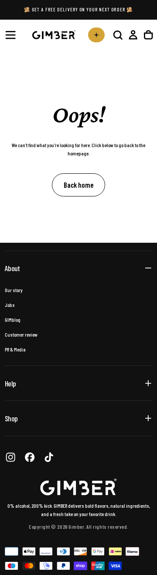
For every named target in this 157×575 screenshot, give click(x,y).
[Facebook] (29, 457)
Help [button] (10, 383)
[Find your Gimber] (96, 35)
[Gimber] (78, 487)
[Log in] (133, 34)
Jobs (10, 305)
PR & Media (15, 349)
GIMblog (12, 320)
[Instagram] (10, 457)
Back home (78, 184)
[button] (10, 35)
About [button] (12, 268)
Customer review (21, 334)
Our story (14, 290)
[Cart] (148, 34)
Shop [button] (11, 418)
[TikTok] (49, 457)
